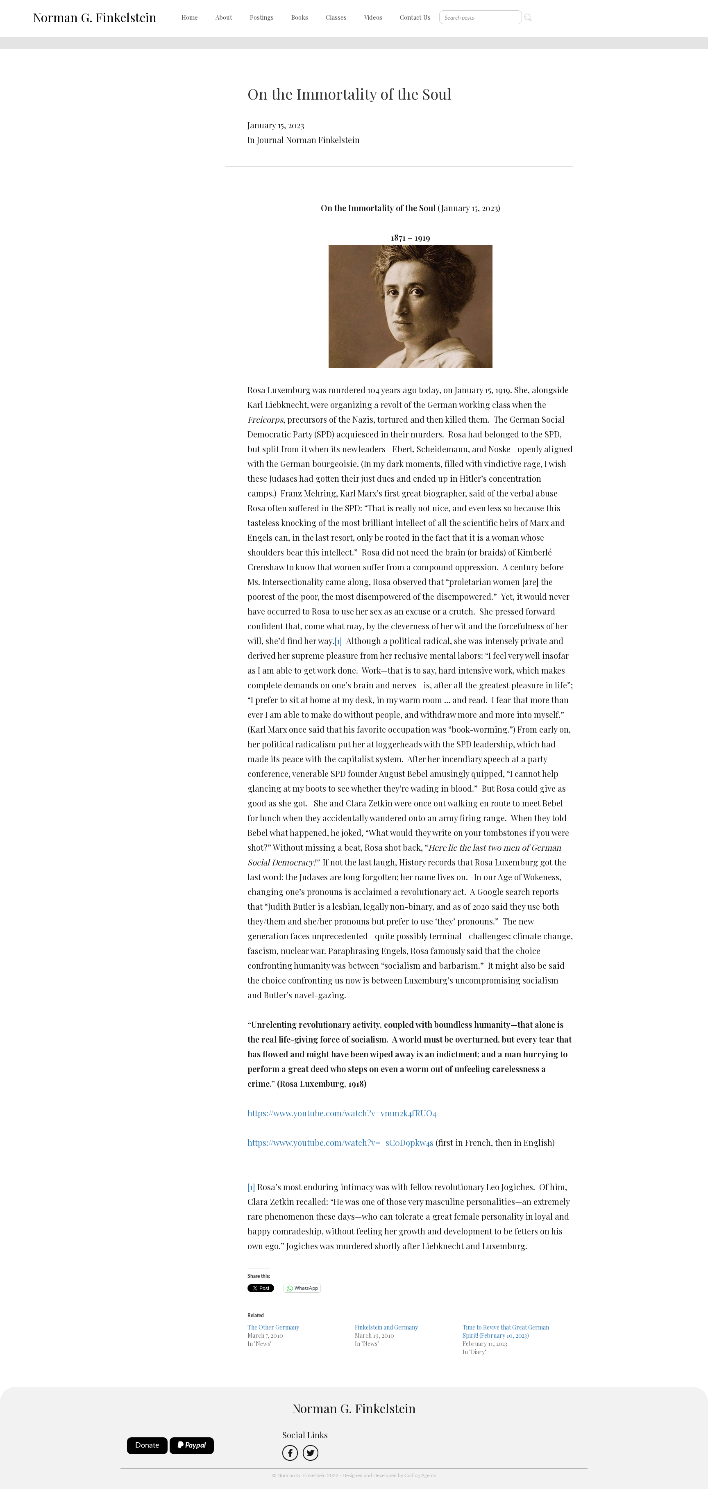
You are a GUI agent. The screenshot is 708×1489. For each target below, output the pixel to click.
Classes (336, 17)
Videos (373, 17)
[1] (338, 640)
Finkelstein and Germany (386, 1327)
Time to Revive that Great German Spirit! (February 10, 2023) (506, 1331)
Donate (147, 1445)
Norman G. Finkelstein (95, 17)
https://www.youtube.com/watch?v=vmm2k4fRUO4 (341, 1112)
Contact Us (415, 17)
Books (299, 17)
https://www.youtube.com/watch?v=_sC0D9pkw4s (340, 1142)
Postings (262, 17)
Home (190, 17)
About (224, 17)
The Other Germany (273, 1327)
